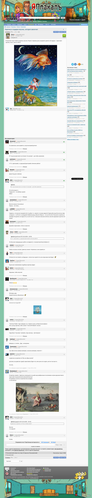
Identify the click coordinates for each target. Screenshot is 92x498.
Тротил (70, 113)
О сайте (21, 21)
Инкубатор (31, 24)
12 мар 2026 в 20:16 (21, 159)
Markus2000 (13, 151)
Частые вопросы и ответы (17, 472)
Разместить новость (32, 474)
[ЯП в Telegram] (72, 64)
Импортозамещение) (72, 106)
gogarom (12, 353)
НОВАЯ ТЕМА (63, 31)
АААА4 (12, 245)
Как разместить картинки (33, 470)
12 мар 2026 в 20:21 (21, 328)
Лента (13, 24)
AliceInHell (12, 141)
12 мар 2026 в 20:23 (22, 371)
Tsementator (13, 346)
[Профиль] (8, 36)
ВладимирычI (13, 371)
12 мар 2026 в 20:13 (20, 34)
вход (83, 19)
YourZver (12, 260)
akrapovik (71, 133)
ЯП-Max (53, 442)
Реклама (44, 21)
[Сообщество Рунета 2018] (77, 475)
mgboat (70, 127)
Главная (8, 26)
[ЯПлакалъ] (11, 19)
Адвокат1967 (71, 80)
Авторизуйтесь (58, 449)
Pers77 (70, 104)
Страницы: (7, 32)
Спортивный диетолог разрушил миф (76, 86)
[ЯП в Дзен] (77, 64)
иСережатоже (13, 289)
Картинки (23, 26)
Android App (48, 469)
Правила (39, 21)
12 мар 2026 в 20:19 (23, 231)
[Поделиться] (63, 29)
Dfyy (11, 252)
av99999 (12, 209)
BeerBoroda (71, 118)
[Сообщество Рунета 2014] (85, 475)
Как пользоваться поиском (34, 469)
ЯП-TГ (47, 24)
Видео (75, 84)
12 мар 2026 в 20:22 (20, 339)
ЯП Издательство (77, 104)
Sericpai (70, 84)
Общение (19, 24)
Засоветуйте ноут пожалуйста (75, 120)
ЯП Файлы (40, 24)
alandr (70, 98)
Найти (62, 17)
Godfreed (12, 339)
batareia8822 (71, 76)
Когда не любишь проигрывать (75, 135)
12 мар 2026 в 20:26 (19, 435)
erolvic (11, 319)
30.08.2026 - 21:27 (17, 108)
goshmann (12, 159)
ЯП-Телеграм (44, 442)
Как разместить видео (32, 472)
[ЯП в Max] (82, 64)
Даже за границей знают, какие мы (76, 124)
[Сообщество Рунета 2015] (81, 475)
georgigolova (13, 199)
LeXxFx (70, 137)
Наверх (88, 495)
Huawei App (48, 470)
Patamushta (71, 93)
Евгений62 (71, 89)
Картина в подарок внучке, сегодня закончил (21, 29)
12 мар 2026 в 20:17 (20, 169)
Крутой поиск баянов (24, 19)
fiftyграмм (12, 328)
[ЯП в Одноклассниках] (79, 64)
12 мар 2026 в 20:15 (22, 151)
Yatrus (12, 34)
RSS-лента (13, 473)
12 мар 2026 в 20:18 (20, 208)
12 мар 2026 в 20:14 (21, 141)
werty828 (71, 72)
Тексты (77, 76)
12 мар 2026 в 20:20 (22, 278)
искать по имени (35, 446)
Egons (11, 435)
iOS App (47, 468)
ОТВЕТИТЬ (56, 31)
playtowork (13, 221)
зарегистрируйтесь (19, 450)
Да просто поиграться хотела (74, 78)
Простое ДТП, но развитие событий (76, 110)
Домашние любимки (72, 82)
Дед (68, 75)
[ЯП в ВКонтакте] (75, 64)
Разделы (9, 24)
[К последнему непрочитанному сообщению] (19, 32)
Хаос (25, 24)
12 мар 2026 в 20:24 (18, 417)
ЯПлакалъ (25, 148)
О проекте (13, 468)
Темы (57, 17)
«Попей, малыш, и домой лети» (75, 91)
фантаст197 (71, 122)
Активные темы (28, 21)
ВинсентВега (71, 107)
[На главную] (5, 25)
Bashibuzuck (13, 278)
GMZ (11, 180)
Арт (36, 24)
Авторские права (15, 470)
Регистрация (75, 19)
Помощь (35, 21)
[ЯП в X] (81, 64)
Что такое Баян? (31, 468)
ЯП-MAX (53, 24)
